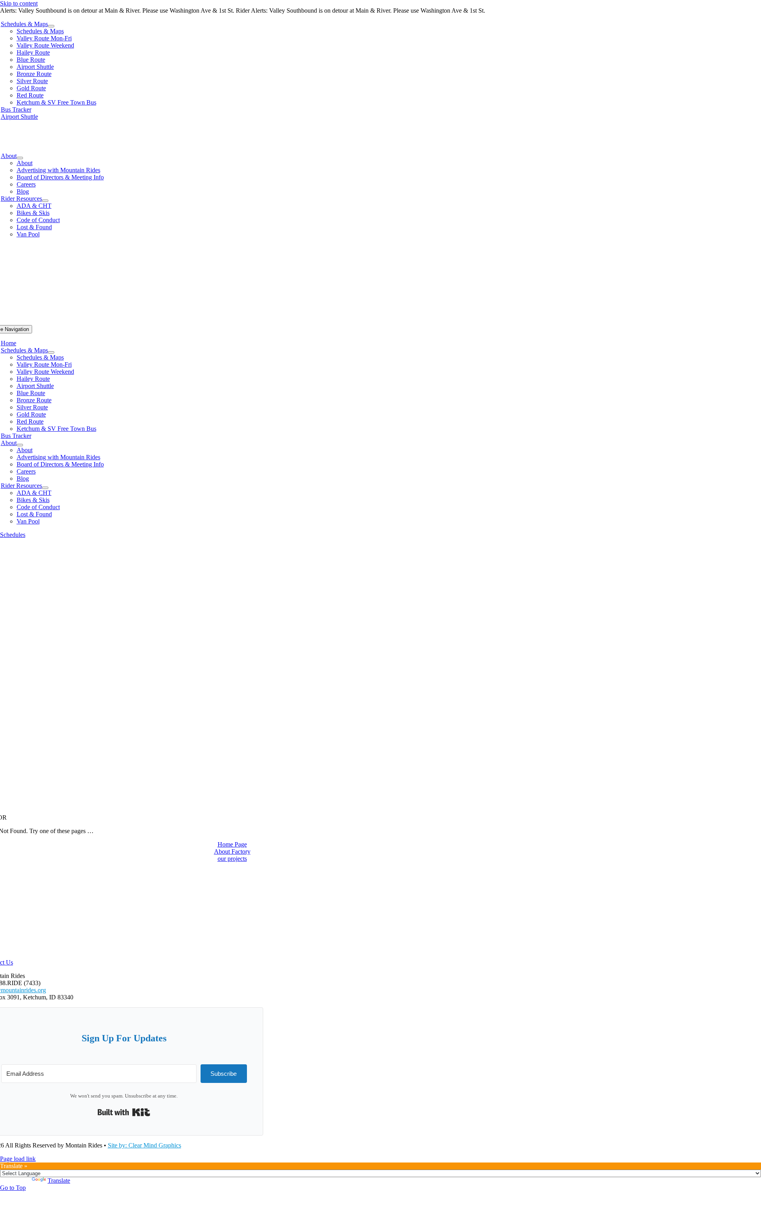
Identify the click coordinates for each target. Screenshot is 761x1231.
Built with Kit (124, 1112)
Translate (59, 1180)
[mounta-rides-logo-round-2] (380, 158)
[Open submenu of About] (20, 158)
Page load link (18, 1158)
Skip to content (19, 3)
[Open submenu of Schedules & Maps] (51, 26)
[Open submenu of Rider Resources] (45, 201)
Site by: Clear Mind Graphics (144, 1145)
